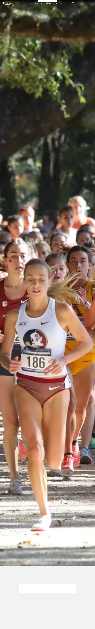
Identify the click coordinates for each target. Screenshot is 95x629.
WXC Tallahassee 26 (47, 5)
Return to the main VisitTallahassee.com (47, 0)
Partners (48, 3)
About (32, 3)
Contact (62, 3)
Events (43, 3)
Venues (37, 3)
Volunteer (56, 3)
